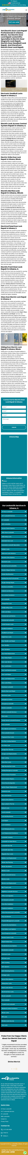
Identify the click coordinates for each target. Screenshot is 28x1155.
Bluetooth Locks (6, 561)
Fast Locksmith (6, 724)
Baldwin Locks (5, 549)
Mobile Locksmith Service (8, 875)
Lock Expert (5, 820)
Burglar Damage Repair (8, 582)
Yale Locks (4, 1025)
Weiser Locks (5, 1012)
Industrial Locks (6, 791)
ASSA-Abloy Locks (6, 536)
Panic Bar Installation (7, 904)
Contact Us (4, 1119)
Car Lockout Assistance (8, 595)
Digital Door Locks (6, 637)
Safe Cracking (5, 962)
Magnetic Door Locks (7, 854)
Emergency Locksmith (7, 703)
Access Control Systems (8, 528)
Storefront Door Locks (8, 991)
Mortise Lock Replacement (9, 883)
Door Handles (5, 645)
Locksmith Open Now (7, 849)
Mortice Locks (5, 879)
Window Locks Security (8, 1021)
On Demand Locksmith (8, 900)
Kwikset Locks (5, 808)
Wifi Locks (4, 1016)
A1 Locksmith (5, 520)
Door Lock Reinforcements (9, 670)
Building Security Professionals (10, 578)
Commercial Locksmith (8, 620)
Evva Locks (5, 716)
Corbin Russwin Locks (7, 624)
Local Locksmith (6, 812)
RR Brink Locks (6, 958)
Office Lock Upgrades (7, 895)
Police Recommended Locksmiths (11, 912)
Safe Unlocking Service (8, 971)
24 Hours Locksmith (7, 511)
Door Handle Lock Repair (8, 641)
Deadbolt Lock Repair (7, 632)
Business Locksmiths (7, 586)
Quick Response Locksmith (9, 933)
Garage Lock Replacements (9, 753)
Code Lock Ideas (6, 612)
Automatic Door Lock (7, 541)
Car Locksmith (5, 599)
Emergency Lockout (7, 699)
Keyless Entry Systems (7, 799)
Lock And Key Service (7, 816)
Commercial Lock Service (8, 616)
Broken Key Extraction (7, 574)
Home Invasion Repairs (8, 779)
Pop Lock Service (6, 916)
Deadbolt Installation (7, 628)
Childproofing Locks (7, 607)
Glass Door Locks (6, 762)
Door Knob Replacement (8, 653)
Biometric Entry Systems (8, 557)
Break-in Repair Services (8, 570)
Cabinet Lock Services (8, 591)
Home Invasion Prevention (9, 774)
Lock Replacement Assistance (10, 833)
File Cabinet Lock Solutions (9, 728)
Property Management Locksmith (10, 920)
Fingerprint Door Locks (8, 737)
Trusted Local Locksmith (8, 1004)
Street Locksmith (6, 996)
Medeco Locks (6, 870)
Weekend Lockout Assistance (9, 1008)
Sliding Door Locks (7, 983)
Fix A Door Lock (6, 745)
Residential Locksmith (8, 950)
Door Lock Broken (6, 666)
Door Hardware (6, 649)
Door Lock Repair (6, 674)
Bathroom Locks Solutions (9, 553)
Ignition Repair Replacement (9, 787)
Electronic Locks (6, 695)
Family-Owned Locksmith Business (11, 720)
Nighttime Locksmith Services (10, 891)
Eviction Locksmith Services (9, 712)
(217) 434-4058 (14, 22)
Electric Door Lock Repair (8, 691)
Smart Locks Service (7, 987)
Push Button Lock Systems (9, 929)
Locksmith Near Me (7, 845)
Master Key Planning (7, 862)
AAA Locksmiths (6, 524)
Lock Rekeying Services (8, 829)
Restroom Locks (6, 954)
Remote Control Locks (8, 937)
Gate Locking (5, 758)
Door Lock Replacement (8, 678)
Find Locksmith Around (8, 733)
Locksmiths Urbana (16, 1144)
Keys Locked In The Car (8, 804)
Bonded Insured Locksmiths (9, 566)
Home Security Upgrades (8, 783)
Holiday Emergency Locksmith (10, 770)
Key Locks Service (6, 795)
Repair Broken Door (7, 941)
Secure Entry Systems (7, 979)
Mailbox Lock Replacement (9, 858)
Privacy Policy (4, 1121)
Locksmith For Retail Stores (9, 841)
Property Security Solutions (9, 925)
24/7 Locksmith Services (8, 515)
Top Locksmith (5, 1000)
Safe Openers (5, 966)
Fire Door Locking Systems (9, 741)
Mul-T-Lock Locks (6, 887)
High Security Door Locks (8, 766)
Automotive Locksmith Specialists (11, 545)
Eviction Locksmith (7, 708)
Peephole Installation (7, 908)
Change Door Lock (7, 603)
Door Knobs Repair (7, 657)
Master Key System (7, 866)
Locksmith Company (7, 837)
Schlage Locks (6, 975)
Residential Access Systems (9, 946)
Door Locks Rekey (6, 682)
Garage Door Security (7, 749)
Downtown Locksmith (7, 687)
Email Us (5, 1132)
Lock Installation (6, 824)
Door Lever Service (7, 662)
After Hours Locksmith (8, 532)
